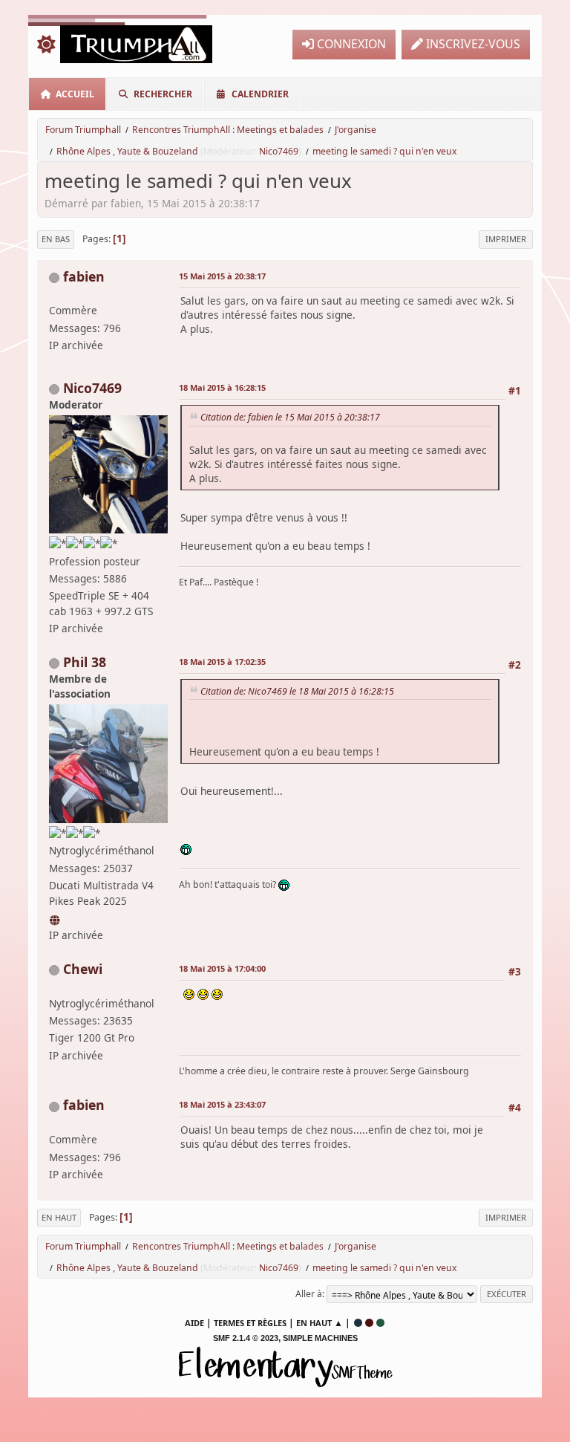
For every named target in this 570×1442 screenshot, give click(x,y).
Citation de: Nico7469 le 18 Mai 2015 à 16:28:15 (297, 691)
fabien (84, 276)
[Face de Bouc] (56, 918)
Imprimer (505, 238)
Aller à (308, 1293)
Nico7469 (278, 151)
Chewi (82, 969)
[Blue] (358, 1322)
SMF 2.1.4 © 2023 (245, 1338)
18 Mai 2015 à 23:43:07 (222, 1104)
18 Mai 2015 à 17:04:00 (222, 968)
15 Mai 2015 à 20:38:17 (222, 276)
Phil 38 (84, 662)
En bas (56, 238)
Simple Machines (320, 1338)
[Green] (380, 1322)
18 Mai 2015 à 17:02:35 (222, 661)
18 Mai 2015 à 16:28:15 (222, 387)
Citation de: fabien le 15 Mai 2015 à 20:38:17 (290, 417)
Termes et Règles (250, 1322)
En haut (59, 1217)
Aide (194, 1322)
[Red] (369, 1322)
